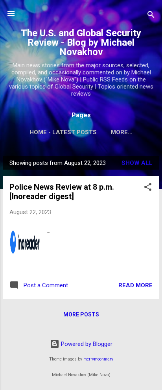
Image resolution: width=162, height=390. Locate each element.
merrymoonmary (98, 359)
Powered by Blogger (85, 343)
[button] (148, 188)
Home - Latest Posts (63, 132)
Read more (135, 285)
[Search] (151, 16)
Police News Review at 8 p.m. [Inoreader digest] (61, 191)
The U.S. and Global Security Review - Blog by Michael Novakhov (81, 42)
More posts (81, 314)
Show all (137, 162)
